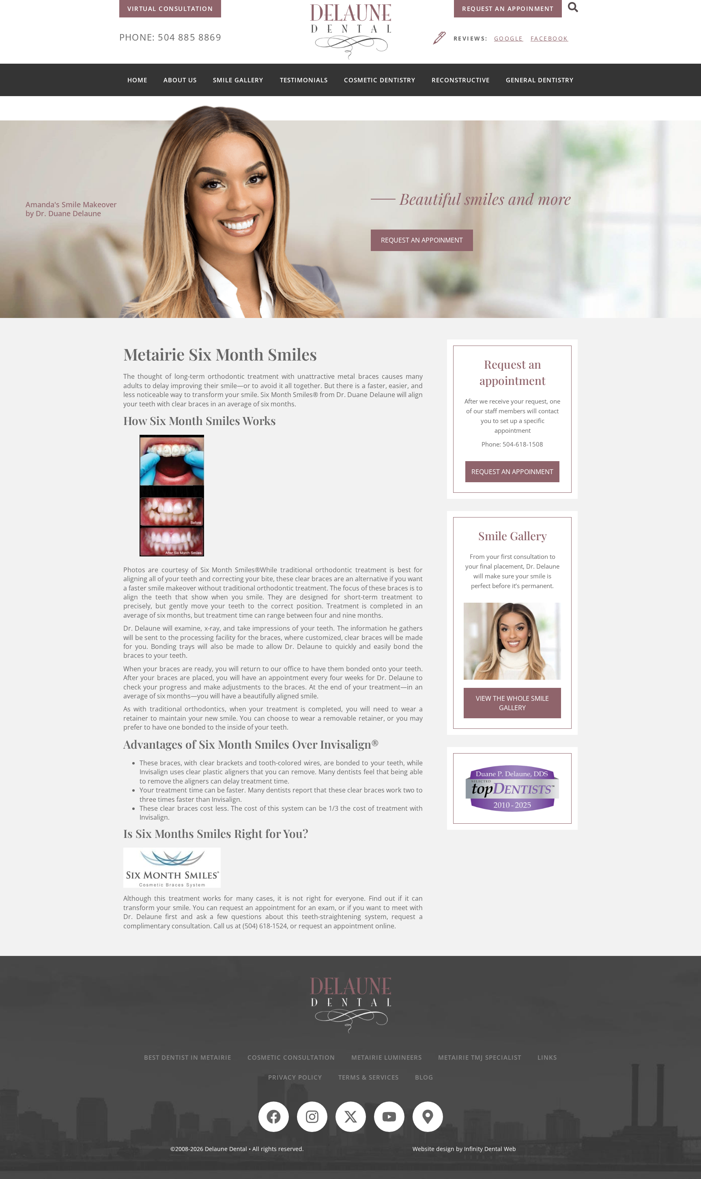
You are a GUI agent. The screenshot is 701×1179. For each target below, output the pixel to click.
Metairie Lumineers (386, 1057)
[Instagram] (312, 1117)
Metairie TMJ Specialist (479, 1057)
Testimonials (304, 80)
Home (137, 80)
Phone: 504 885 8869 (170, 37)
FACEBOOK (549, 38)
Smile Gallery (238, 80)
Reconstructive (461, 80)
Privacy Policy (295, 1077)
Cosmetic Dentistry (379, 80)
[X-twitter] (350, 1117)
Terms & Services (368, 1077)
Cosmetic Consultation (291, 1057)
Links (547, 1057)
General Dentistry (540, 80)
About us (180, 80)
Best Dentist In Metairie (187, 1057)
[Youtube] (389, 1117)
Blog (424, 1077)
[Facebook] (273, 1117)
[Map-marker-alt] (428, 1117)
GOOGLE (508, 38)
